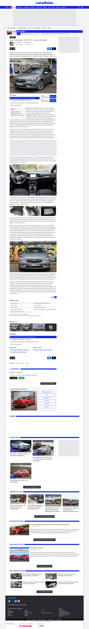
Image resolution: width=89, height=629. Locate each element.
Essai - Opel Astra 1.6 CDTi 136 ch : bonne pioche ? (19, 481)
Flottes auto (39, 7)
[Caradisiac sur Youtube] (18, 601)
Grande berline (10, 612)
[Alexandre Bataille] (12, 45)
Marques (58, 7)
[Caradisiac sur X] (12, 601)
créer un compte (34, 375)
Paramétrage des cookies (63, 614)
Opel (27, 108)
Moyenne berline (11, 611)
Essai (49, 28)
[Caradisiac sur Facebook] (9, 601)
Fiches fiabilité (24, 33)
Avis (34, 33)
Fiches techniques (46, 33)
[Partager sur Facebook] (49, 48)
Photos (64, 33)
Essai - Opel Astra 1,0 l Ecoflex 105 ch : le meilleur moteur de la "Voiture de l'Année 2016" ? (42, 459)
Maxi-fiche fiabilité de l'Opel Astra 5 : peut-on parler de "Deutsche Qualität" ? (50, 524)
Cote (52, 33)
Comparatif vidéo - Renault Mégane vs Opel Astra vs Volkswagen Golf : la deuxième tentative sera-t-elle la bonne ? (53, 509)
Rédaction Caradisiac (42, 619)
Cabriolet (26, 611)
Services (45, 7)
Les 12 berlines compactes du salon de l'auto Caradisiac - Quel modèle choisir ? (35, 507)
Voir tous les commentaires (48, 383)
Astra (51, 114)
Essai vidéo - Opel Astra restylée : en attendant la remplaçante (19, 454)
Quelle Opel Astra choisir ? (37, 547)
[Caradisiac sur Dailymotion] (15, 601)
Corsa (34, 114)
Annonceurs (34, 619)
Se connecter (13, 378)
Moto (53, 7)
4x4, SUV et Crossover (29, 612)
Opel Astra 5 (21, 31)
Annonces (63, 7)
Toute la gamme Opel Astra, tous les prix (19, 349)
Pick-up (26, 614)
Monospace (10, 615)
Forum (49, 7)
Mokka (29, 114)
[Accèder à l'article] (20, 446)
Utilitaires (32, 7)
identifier (28, 375)
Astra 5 (18, 363)
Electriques (26, 7)
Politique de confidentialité (64, 612)
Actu (10, 7)
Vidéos (68, 33)
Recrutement (59, 619)
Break (9, 614)
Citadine (9, 610)
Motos (43, 610)
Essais (13, 7)
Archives (60, 608)
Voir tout (50, 329)
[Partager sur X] (54, 48)
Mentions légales (62, 611)
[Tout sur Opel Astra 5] (9, 34)
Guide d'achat (20, 7)
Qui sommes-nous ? (51, 619)
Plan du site (61, 609)
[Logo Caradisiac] (44, 5)
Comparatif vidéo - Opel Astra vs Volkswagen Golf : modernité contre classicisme (70, 509)
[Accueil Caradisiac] (6, 7)
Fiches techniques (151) (46, 392)
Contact (28, 619)
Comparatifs (30, 33)
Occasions (46, 400)
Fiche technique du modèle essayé (18, 352)
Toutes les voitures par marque (47, 612)
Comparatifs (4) (46, 397)
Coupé (26, 610)
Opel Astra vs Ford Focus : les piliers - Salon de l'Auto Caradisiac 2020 (18, 507)
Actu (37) (47, 406)
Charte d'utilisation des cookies (64, 613)
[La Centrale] (25, 627)
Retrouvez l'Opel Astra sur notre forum (43, 349)
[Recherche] (79, 7)
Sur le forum (47, 403)
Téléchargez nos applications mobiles (17, 604)
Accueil (14, 33)
